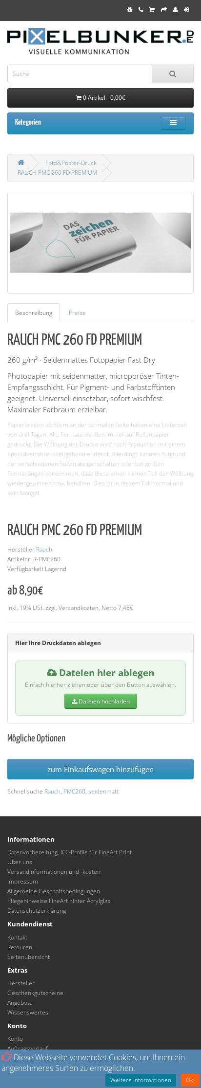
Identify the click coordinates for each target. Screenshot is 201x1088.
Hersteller (21, 983)
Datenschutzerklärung (36, 910)
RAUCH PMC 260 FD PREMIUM (57, 172)
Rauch (44, 549)
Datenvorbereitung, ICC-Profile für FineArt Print (69, 852)
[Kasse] (164, 9)
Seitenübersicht (28, 957)
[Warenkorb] (152, 9)
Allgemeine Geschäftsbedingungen (53, 891)
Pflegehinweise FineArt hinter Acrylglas (58, 901)
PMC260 (74, 791)
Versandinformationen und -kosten (53, 871)
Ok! (190, 1080)
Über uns (19, 862)
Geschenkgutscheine (35, 993)
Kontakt (17, 937)
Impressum (22, 881)
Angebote (20, 1002)
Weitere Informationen (140, 1080)
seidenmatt (103, 791)
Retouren (19, 947)
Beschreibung (33, 313)
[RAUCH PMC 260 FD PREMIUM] (100, 242)
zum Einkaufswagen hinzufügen (100, 769)
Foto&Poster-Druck (71, 163)
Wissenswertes (27, 1012)
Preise (77, 313)
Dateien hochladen (103, 701)
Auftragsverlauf (27, 1048)
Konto (15, 1038)
